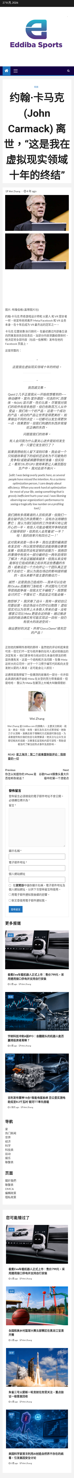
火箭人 (47, 316)
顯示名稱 (15, 850)
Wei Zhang (15, 191)
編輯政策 (10, 1193)
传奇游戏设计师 (29, 316)
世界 (8, 1137)
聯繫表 (9, 1162)
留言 (12, 805)
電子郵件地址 (18, 862)
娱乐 (8, 1158)
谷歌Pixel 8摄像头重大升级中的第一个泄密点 (54, 774)
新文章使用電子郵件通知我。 (29, 900)
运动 (8, 1153)
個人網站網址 (17, 873)
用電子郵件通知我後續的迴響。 (31, 894)
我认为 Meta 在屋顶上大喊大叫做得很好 (41, 682)
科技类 (9, 1149)
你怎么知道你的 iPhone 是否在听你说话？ (20, 774)
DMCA (9, 1188)
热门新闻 (10, 1133)
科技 (36, 87)
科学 (8, 1145)
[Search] (68, 70)
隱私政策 (10, 1197)
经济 (8, 1141)
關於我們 (10, 1180)
